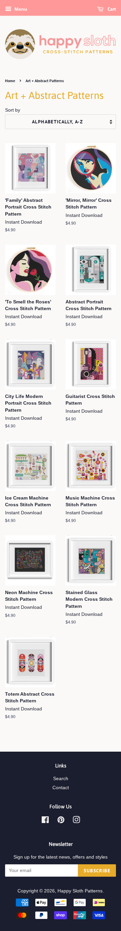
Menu (20, 9)
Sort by (12, 110)
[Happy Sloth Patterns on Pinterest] (61, 821)
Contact (60, 787)
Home (10, 80)
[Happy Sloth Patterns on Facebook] (45, 821)
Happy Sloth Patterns (80, 890)
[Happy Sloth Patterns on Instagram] (76, 821)
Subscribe (97, 871)
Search (60, 778)
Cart (111, 9)
